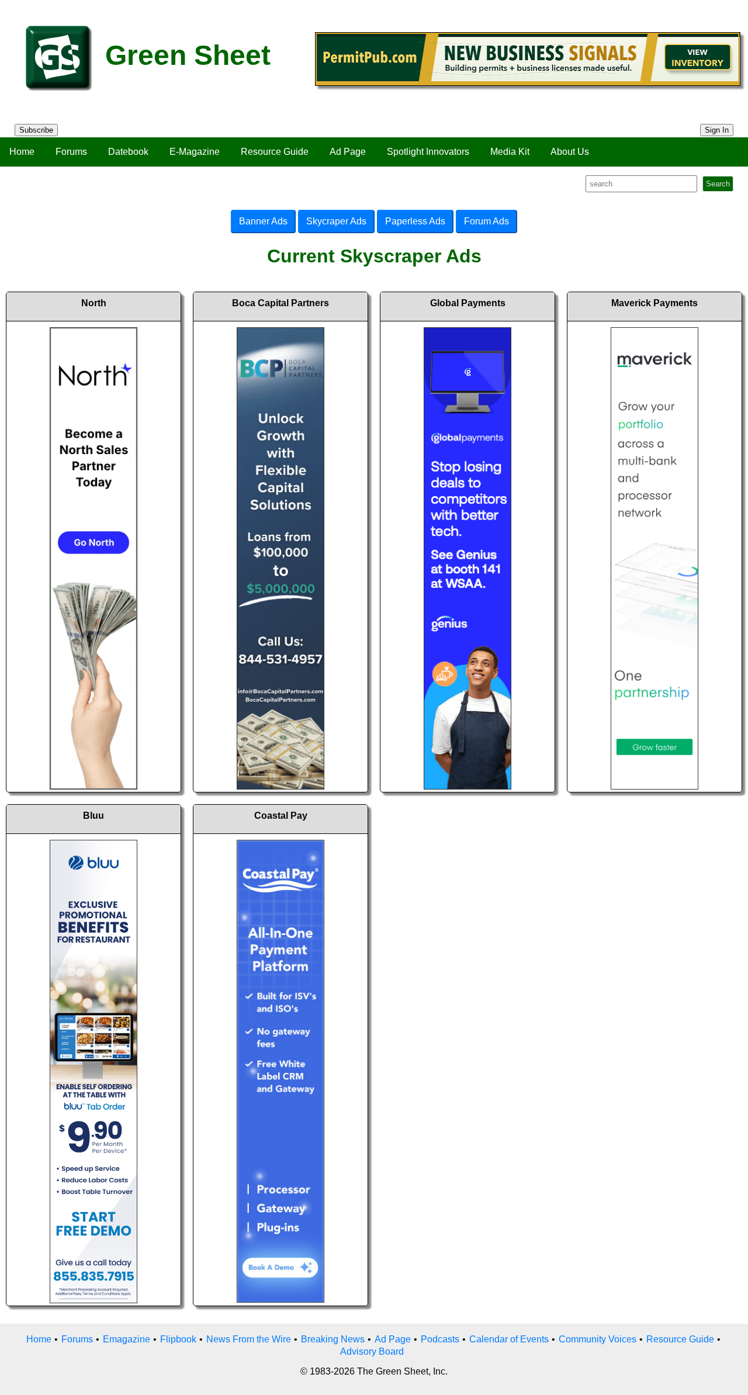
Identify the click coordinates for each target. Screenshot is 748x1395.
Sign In (717, 130)
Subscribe (36, 130)
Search (718, 183)
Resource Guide (275, 152)
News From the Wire (248, 1339)
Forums (71, 152)
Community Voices (597, 1339)
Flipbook (178, 1339)
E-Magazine (194, 152)
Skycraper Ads (336, 221)
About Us (569, 152)
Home (21, 152)
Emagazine (126, 1339)
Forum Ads (486, 221)
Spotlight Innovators (428, 152)
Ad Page (348, 152)
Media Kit (509, 152)
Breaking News (333, 1339)
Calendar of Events (509, 1339)
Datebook (128, 152)
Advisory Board (372, 1351)
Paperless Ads (415, 221)
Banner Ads (263, 221)
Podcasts (440, 1339)
